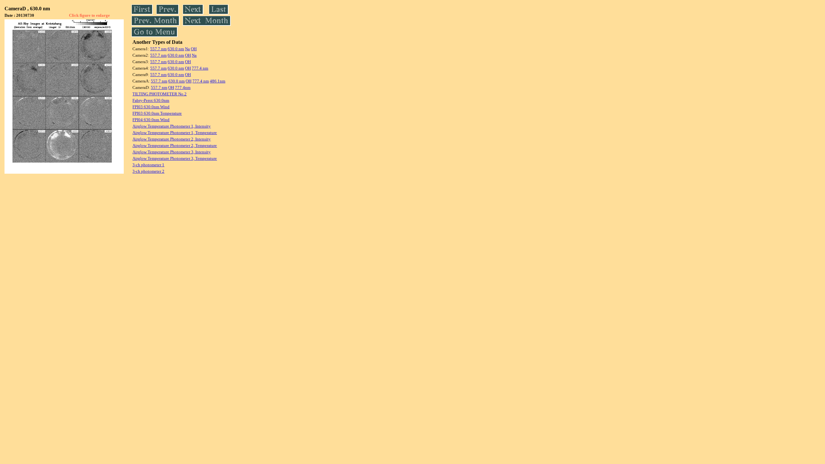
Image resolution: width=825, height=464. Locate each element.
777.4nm (182, 87)
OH (194, 48)
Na (187, 48)
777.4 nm (200, 68)
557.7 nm (158, 48)
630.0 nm (176, 48)
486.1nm (217, 81)
